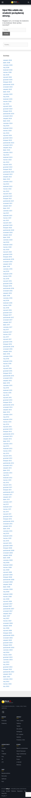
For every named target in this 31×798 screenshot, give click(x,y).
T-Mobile (4, 753)
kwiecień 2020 (7, 244)
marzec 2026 (7, 72)
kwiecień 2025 (7, 99)
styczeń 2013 (7, 456)
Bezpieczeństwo (6, 773)
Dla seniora (19, 728)
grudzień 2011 (7, 487)
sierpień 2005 (7, 640)
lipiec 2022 (6, 179)
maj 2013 (6, 446)
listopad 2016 (7, 344)
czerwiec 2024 (7, 123)
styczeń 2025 (7, 106)
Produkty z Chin (21, 739)
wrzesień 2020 (8, 232)
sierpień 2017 (7, 322)
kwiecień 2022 (7, 186)
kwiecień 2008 (7, 594)
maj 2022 (6, 184)
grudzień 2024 (7, 109)
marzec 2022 (7, 189)
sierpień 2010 (7, 526)
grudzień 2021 (7, 196)
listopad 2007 (7, 606)
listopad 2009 (7, 548)
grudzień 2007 (7, 604)
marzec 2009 (7, 567)
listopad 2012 (7, 460)
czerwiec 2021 (7, 210)
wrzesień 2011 (7, 494)
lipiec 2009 (6, 557)
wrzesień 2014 (7, 407)
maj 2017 (6, 329)
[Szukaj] (28, 2)
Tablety (18, 726)
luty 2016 (6, 366)
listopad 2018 (7, 286)
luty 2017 (6, 337)
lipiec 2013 (6, 441)
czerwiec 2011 (7, 502)
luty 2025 (6, 104)
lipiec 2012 (6, 470)
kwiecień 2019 (7, 274)
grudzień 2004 (7, 642)
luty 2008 (6, 599)
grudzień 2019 (7, 254)
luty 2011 (6, 511)
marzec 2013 (7, 451)
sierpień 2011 (7, 497)
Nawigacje (19, 731)
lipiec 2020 (6, 237)
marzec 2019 (7, 276)
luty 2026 (6, 75)
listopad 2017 (7, 315)
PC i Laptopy (20, 734)
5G (2, 759)
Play (3, 751)
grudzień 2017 (7, 312)
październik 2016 (8, 346)
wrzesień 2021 (7, 203)
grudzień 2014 (7, 400)
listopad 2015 (7, 373)
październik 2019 (8, 259)
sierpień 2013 (7, 439)
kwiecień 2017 (7, 332)
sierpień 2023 (7, 147)
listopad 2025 (7, 82)
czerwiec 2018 (7, 298)
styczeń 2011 (7, 514)
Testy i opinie (20, 720)
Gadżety (19, 737)
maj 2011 (6, 504)
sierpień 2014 (7, 409)
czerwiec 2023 (7, 152)
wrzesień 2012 (7, 465)
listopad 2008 (7, 577)
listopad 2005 (7, 633)
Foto (3, 781)
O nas (3, 791)
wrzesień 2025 (7, 87)
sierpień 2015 (7, 380)
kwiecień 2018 (7, 303)
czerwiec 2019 (7, 269)
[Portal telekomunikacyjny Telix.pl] (15, 2)
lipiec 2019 (6, 266)
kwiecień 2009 (7, 565)
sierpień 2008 (7, 584)
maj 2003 (6, 662)
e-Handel (19, 762)
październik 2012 (8, 463)
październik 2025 (8, 84)
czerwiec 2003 (8, 659)
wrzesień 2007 (8, 611)
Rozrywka (4, 776)
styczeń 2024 (7, 135)
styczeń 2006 (7, 630)
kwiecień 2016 (7, 361)
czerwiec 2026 (7, 65)
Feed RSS (4, 793)
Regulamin (20, 791)
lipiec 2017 (6, 325)
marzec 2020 (7, 247)
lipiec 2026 (6, 62)
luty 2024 (6, 133)
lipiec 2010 (6, 528)
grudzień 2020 (7, 225)
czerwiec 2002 (7, 679)
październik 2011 (8, 492)
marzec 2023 (7, 159)
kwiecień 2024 (7, 128)
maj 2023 (6, 155)
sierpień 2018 (7, 293)
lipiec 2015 (6, 383)
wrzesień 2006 (8, 623)
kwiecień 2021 (7, 215)
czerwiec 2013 (7, 443)
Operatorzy (6, 744)
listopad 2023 (7, 140)
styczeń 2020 (7, 252)
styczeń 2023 (7, 164)
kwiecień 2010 (7, 536)
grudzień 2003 (7, 657)
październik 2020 (8, 230)
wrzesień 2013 (7, 436)
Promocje (4, 720)
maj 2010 (6, 533)
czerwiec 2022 (7, 181)
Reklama (19, 764)
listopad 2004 (7, 645)
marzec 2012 (7, 480)
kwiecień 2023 (7, 157)
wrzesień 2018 (7, 291)
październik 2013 (8, 434)
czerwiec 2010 (7, 531)
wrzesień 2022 (7, 174)
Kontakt (8, 791)
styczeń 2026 (7, 77)
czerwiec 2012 (7, 473)
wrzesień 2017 (7, 320)
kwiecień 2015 (7, 390)
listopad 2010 (7, 519)
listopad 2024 (7, 111)
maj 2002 (6, 681)
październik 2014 (8, 405)
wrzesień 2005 (8, 638)
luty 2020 (6, 249)
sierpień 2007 (7, 613)
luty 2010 (6, 541)
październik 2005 (8, 635)
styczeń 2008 (7, 601)
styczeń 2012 (7, 485)
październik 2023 (8, 143)
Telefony (19, 723)
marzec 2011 (7, 509)
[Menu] (2, 2)
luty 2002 (6, 686)
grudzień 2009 (7, 545)
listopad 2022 (7, 169)
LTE (2, 762)
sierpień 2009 (7, 555)
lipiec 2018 (6, 295)
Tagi (25, 791)
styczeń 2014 (7, 426)
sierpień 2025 (7, 89)
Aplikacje (4, 778)
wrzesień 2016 (7, 349)
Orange (3, 748)
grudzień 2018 (7, 283)
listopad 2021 (7, 198)
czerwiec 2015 (7, 385)
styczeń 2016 (7, 368)
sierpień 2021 (7, 206)
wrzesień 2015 (7, 378)
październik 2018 (8, 288)
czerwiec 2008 (7, 589)
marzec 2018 (7, 305)
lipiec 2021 (6, 208)
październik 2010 (8, 521)
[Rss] (3, 712)
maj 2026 (6, 67)
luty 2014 (6, 424)
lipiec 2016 (6, 354)
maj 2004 (6, 652)
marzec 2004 (7, 655)
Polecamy (4, 723)
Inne (3, 769)
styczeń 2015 (7, 397)
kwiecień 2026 (7, 70)
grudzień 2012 (7, 458)
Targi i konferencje (21, 753)
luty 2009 (6, 570)
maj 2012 (6, 475)
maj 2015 (6, 388)
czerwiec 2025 (7, 94)
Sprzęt (19, 717)
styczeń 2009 (7, 572)
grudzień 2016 (7, 342)
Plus (3, 756)
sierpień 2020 (7, 235)
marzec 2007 (7, 621)
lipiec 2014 (6, 412)
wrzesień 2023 (8, 145)
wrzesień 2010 (7, 524)
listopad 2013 (7, 431)
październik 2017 (8, 317)
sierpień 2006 (7, 625)
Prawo (18, 759)
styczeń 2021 (7, 223)
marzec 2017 (7, 334)
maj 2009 (6, 562)
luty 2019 (6, 278)
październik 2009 (8, 550)
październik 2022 (8, 172)
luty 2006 (6, 628)
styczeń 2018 (7, 310)
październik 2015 (8, 376)
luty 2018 (6, 308)
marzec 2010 (7, 538)
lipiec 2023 (6, 150)
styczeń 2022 (7, 193)
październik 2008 (8, 579)
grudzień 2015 (7, 371)
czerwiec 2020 (7, 240)
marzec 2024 (7, 130)
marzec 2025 (7, 101)
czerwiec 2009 (8, 560)
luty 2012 (6, 482)
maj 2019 (6, 271)
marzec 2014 (7, 422)
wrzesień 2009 (8, 553)
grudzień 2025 (7, 79)
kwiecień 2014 (7, 419)
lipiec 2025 (6, 92)
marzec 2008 (7, 596)
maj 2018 (6, 300)
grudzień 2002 (7, 667)
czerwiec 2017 (7, 327)
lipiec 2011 (6, 499)
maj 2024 (6, 126)
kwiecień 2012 (7, 477)
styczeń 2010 (7, 543)
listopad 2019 (7, 257)
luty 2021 (6, 220)
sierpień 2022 (7, 177)
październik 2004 (8, 647)
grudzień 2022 (7, 167)
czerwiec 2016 (7, 356)
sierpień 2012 (7, 468)
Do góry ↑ (4, 795)
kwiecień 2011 (7, 507)
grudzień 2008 (7, 575)
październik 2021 (8, 201)
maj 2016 (6, 358)
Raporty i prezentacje (22, 748)
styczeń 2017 (7, 339)
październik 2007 (8, 609)
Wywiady (19, 756)
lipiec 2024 (6, 121)
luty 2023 (6, 162)
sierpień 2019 (7, 264)
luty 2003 (6, 664)
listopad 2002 (7, 669)
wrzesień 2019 (7, 261)
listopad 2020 (7, 227)
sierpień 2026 (7, 60)
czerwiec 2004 (8, 650)
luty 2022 (6, 191)
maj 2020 (6, 242)
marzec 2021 (7, 218)
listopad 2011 (7, 490)
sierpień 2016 (7, 351)
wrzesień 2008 (8, 582)
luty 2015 (6, 395)
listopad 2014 (7, 402)
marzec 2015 (7, 392)
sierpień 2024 (7, 118)
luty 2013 (6, 453)
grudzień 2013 (7, 429)
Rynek (19, 744)
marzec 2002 (7, 684)
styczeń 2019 (7, 281)
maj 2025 (6, 96)
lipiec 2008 (6, 587)
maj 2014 (6, 417)
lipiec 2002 (6, 676)
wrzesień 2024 (8, 116)
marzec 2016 (7, 363)
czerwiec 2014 (7, 414)
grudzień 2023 (7, 138)
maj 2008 (6, 591)
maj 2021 (6, 213)
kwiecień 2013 (7, 448)
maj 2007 (6, 618)
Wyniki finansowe (21, 751)
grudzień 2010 (7, 516)
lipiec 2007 (6, 616)
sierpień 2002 (7, 674)
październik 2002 (8, 672)
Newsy (4, 717)
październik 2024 (8, 113)
